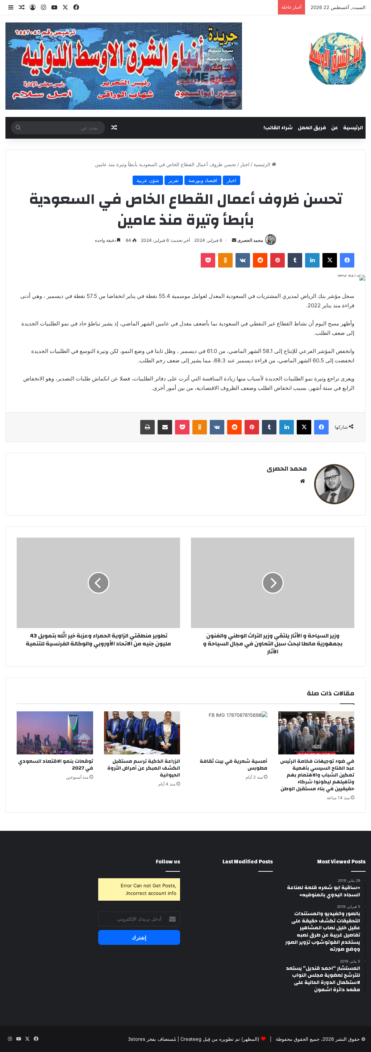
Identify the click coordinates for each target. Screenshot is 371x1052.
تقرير (173, 180)
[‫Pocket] (208, 260)
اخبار (245, 164)
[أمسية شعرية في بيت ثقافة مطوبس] (229, 732)
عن (334, 127)
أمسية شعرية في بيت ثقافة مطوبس (233, 765)
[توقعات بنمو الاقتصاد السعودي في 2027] (55, 732)
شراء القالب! (278, 127)
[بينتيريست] (277, 260)
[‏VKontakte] (242, 260)
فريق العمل (312, 127)
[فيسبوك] (347, 260)
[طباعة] (147, 427)
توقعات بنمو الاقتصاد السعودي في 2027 (55, 765)
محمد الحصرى (250, 240)
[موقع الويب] (302, 481)
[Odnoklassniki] (225, 260)
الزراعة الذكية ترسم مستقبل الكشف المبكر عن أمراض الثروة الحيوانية (143, 768)
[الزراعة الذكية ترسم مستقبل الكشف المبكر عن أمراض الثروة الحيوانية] (142, 732)
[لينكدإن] (312, 260)
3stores (136, 1039)
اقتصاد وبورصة (202, 180)
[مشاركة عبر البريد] (165, 427)
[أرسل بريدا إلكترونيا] (234, 240)
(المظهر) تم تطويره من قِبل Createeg (219, 1039)
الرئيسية (353, 127)
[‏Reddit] (260, 260)
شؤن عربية (148, 180)
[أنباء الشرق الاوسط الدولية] (337, 58)
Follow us (168, 862)
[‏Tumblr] (295, 260)
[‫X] (329, 260)
